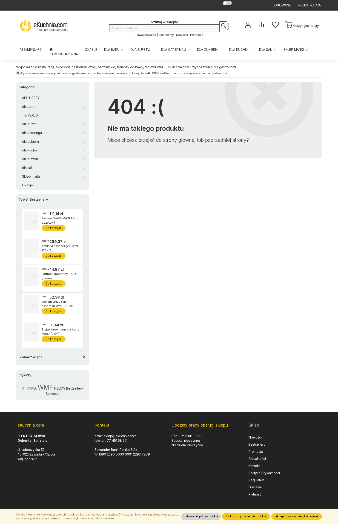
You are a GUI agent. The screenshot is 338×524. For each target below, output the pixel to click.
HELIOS (59, 388)
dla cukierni (208, 49)
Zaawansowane (145, 35)
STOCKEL (29, 388)
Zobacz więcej (31, 357)
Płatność (255, 494)
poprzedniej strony (225, 140)
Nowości (182, 35)
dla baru (112, 49)
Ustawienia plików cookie (200, 516)
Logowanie (282, 5)
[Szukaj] (224, 25)
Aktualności (257, 459)
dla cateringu (174, 49)
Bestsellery (166, 35)
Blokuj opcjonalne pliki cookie (246, 516)
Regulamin (256, 480)
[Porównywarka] (261, 24)
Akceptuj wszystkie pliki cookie (296, 516)
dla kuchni (239, 49)
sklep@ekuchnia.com (120, 436)
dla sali (266, 49)
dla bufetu (141, 49)
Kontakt (254, 466)
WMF (45, 387)
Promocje (196, 35)
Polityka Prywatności (264, 473)
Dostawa (255, 487)
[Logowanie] (248, 24)
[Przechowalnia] (275, 24)
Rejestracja (309, 5)
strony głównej (179, 140)
